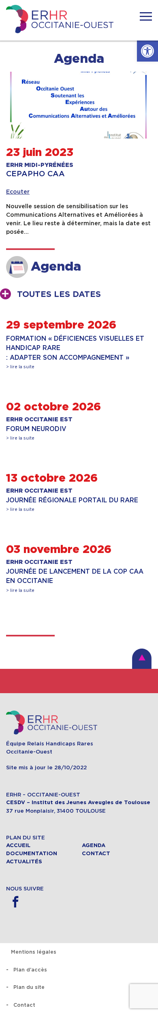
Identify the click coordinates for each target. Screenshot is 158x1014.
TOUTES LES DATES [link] (59, 294)
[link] (147, 51)
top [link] (142, 659)
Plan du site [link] (29, 987)
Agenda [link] (93, 845)
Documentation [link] (31, 853)
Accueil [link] (18, 845)
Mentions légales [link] (33, 951)
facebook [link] (15, 902)
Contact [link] (96, 853)
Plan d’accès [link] (30, 969)
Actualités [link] (24, 862)
